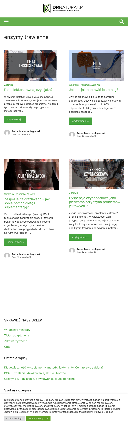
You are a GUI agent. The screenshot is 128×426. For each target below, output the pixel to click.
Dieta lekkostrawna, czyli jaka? (28, 90)
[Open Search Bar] (121, 21)
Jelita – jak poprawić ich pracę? (93, 90)
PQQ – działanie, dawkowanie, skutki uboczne (35, 373)
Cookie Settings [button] (14, 418)
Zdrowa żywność (15, 341)
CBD (7, 346)
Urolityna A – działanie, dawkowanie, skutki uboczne (39, 378)
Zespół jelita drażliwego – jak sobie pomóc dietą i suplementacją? (27, 203)
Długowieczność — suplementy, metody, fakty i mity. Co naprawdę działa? (54, 367)
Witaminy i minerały (79, 84)
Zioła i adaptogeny (16, 335)
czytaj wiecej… (15, 119)
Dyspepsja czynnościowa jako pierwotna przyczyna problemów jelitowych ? (94, 202)
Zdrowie (8, 84)
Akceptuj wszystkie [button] (38, 418)
